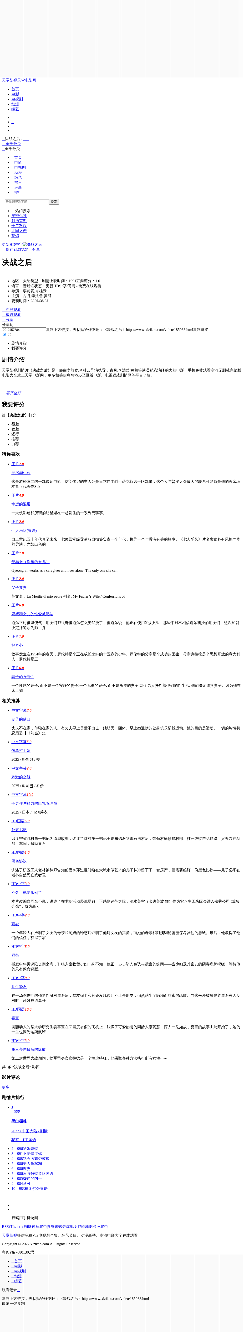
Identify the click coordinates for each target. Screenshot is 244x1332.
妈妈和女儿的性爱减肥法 (32, 614)
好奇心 (17, 645)
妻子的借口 (20, 719)
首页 (15, 89)
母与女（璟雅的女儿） (30, 562)
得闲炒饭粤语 (29, 1189)
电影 (15, 94)
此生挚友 (19, 987)
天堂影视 (9, 80)
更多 (7, 1087)
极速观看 (11, 315)
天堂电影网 (26, 80)
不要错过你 (26, 1154)
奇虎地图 (69, 1227)
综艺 (15, 109)
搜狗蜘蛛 (54, 1227)
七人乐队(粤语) (24, 530)
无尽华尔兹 (20, 473)
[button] (19, 343)
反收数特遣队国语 (32, 1174)
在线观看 (11, 310)
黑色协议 (19, 861)
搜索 (54, 201)
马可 (20, 1184)
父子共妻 (19, 588)
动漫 (15, 104)
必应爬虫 (100, 1227)
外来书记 (19, 830)
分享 (34, 249)
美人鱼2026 (26, 1164)
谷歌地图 (85, 1227)
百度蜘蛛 (24, 1227)
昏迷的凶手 (26, 1179)
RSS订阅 (9, 1227)
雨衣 (15, 924)
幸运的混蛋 (20, 504)
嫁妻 (20, 1169)
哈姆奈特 (24, 1149)
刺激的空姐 (20, 777)
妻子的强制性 (22, 677)
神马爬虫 (39, 1227)
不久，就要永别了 (26, 893)
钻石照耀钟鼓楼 (30, 1159)
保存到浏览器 (17, 249)
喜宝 (15, 1018)
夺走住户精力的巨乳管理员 (34, 803)
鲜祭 (15, 955)
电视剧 (17, 99)
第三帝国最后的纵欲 (28, 1049)
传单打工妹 (20, 751)
